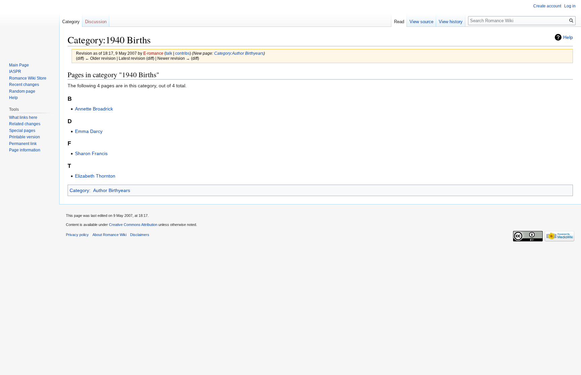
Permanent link (23, 143)
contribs (182, 53)
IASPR (15, 71)
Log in (570, 6)
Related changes (24, 124)
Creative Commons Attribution (133, 225)
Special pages (22, 130)
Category (79, 190)
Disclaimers (139, 235)
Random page (22, 91)
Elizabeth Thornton (95, 176)
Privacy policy (77, 235)
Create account (547, 6)
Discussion (96, 21)
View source (421, 21)
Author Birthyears (111, 190)
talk (169, 53)
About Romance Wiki (109, 235)
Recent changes (24, 84)
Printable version (24, 137)
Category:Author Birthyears (239, 53)
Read (399, 21)
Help (568, 37)
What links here (23, 117)
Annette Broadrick (94, 108)
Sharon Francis (91, 153)
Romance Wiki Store (27, 78)
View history (451, 21)
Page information (24, 150)
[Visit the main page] (29, 27)
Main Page (19, 65)
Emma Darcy (89, 131)
